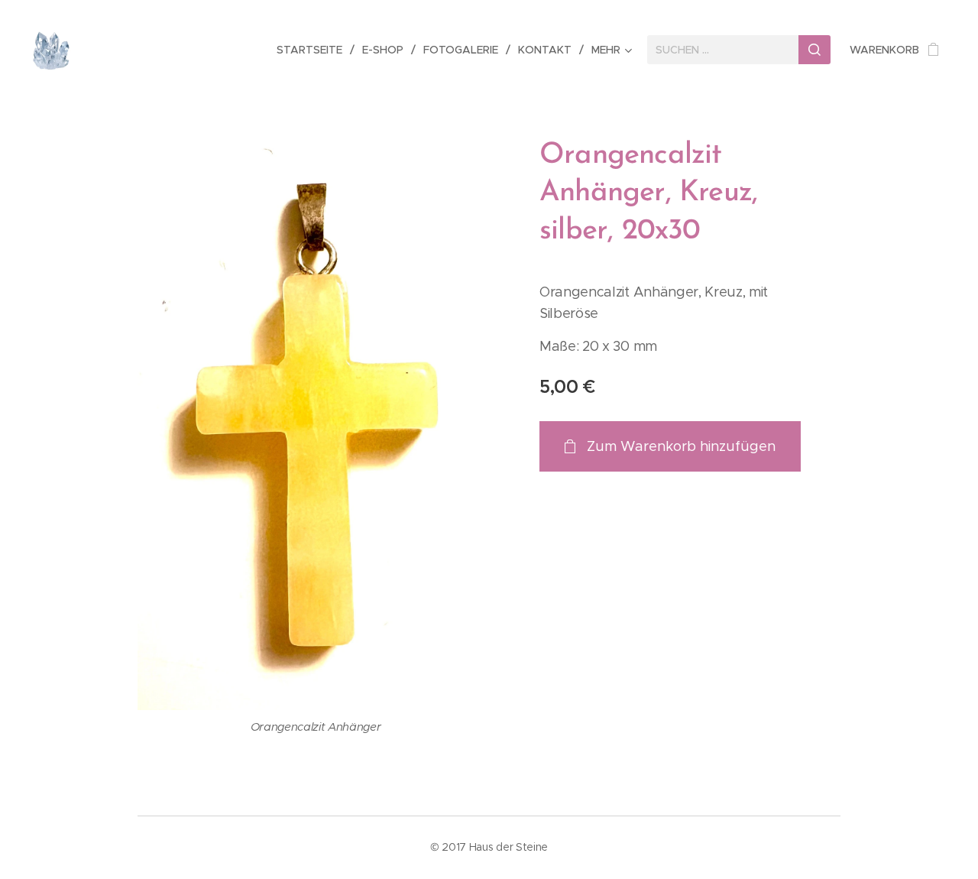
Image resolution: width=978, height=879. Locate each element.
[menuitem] (314, 50)
